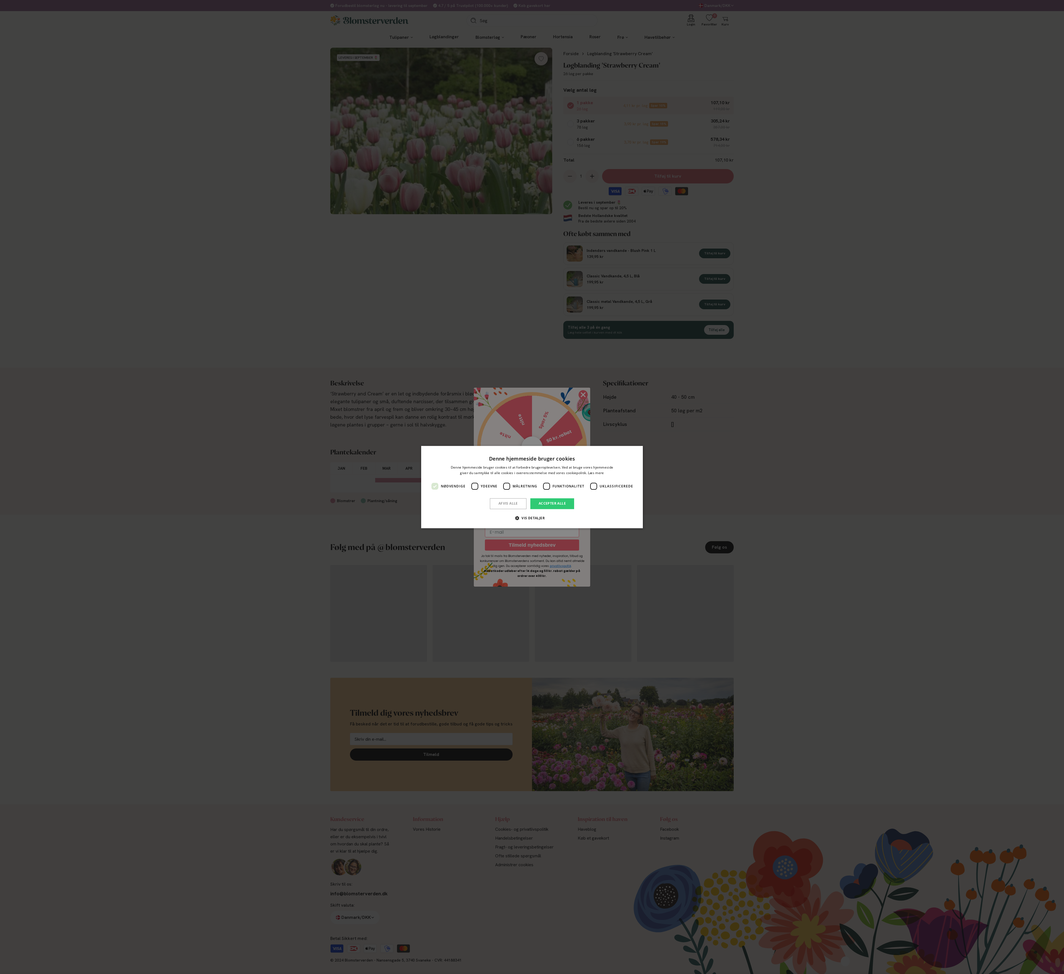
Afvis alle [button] (508, 503)
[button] (532, 518)
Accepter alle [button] (552, 503)
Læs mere (596, 473)
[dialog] (532, 487)
